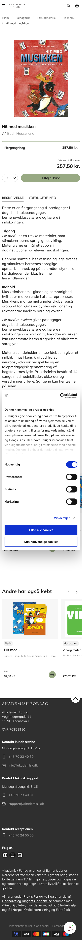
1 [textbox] (8, 178)
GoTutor (19, 905)
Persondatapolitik (63, 926)
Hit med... (68, 18)
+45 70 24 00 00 (21, 835)
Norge (17, 910)
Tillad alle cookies (41, 530)
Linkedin (20, 855)
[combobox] (10, 178)
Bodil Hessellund (20, 133)
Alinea (7, 905)
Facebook (5, 855)
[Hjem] (17, 6)
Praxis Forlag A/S (36, 896)
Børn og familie (46, 18)
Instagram (12, 855)
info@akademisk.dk (23, 765)
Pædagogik (23, 18)
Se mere (52, 674)
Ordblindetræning (37, 910)
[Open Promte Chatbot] (70, 928)
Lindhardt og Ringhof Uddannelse (27, 901)
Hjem (5, 18)
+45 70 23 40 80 (21, 757)
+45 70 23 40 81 (21, 795)
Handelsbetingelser (20, 926)
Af (4, 133)
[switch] (71, 477)
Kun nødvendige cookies (41, 541)
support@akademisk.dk (26, 804)
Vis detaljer (62, 518)
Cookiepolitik (42, 926)
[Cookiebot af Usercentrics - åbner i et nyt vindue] (60, 395)
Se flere (30, 640)
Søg (68, 6)
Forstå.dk (63, 910)
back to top (75, 698)
